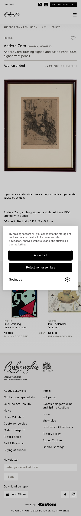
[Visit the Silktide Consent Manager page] (67, 279)
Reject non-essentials (40, 267)
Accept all (40, 255)
